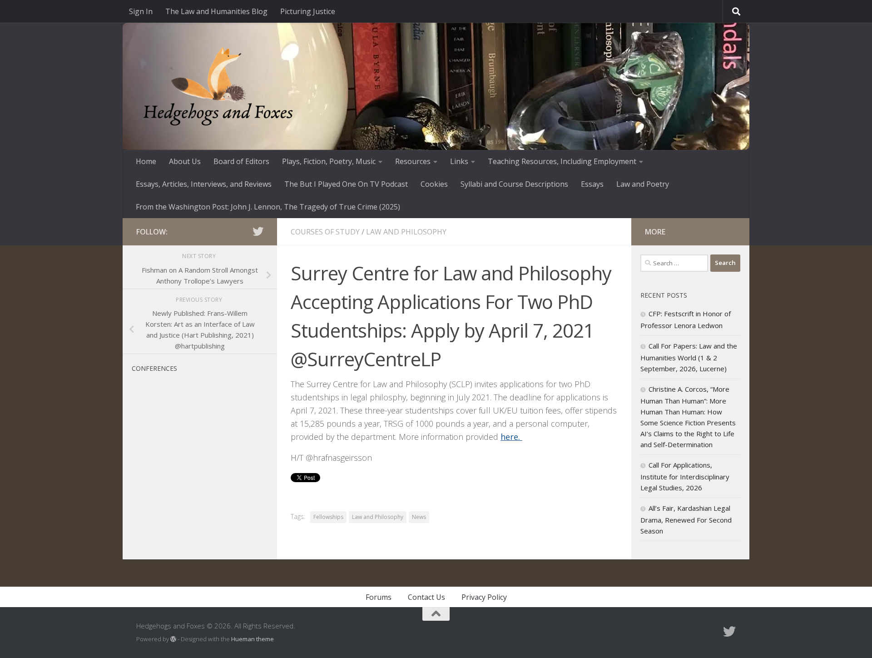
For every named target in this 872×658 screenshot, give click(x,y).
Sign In (141, 11)
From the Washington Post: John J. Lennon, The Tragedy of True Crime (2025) (268, 207)
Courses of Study (325, 232)
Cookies (434, 184)
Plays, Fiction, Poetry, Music (329, 161)
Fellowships (328, 517)
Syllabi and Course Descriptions (514, 184)
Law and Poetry (642, 184)
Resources (413, 161)
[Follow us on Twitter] (258, 231)
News (419, 517)
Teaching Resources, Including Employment (562, 161)
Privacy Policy (484, 597)
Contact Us (426, 597)
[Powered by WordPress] (173, 639)
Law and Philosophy (406, 232)
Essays (592, 184)
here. (511, 436)
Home (146, 161)
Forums (378, 597)
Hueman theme (252, 639)
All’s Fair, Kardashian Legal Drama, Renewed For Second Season (686, 519)
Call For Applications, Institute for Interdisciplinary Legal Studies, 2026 (684, 476)
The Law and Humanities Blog (216, 11)
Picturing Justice (307, 11)
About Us (185, 161)
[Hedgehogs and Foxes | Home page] (218, 86)
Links (459, 161)
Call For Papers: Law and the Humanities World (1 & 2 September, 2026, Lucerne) (688, 357)
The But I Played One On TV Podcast (346, 184)
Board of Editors (241, 161)
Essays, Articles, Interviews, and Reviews (204, 184)
